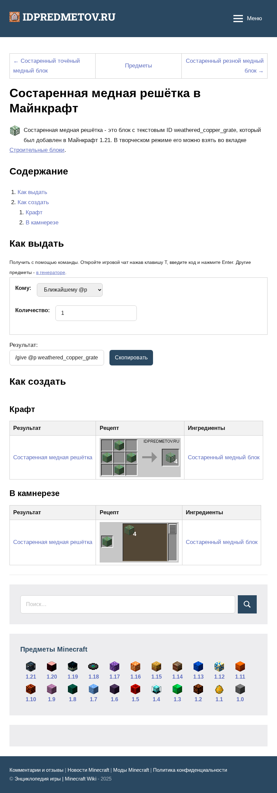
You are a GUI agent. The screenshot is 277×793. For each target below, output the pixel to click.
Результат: (23, 345)
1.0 (240, 699)
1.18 (94, 677)
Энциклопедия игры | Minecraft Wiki (55, 779)
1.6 (114, 699)
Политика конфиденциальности (190, 770)
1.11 (240, 677)
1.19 (73, 677)
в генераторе (50, 272)
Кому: (23, 288)
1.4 (156, 699)
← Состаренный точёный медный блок (46, 66)
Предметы (138, 65)
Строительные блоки (37, 150)
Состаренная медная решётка (52, 457)
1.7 (93, 699)
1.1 (219, 699)
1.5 (135, 699)
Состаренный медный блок (223, 457)
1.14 (177, 677)
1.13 (198, 677)
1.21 (31, 677)
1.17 (114, 677)
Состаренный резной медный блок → (225, 66)
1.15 (156, 677)
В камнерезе (42, 222)
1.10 (31, 699)
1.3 (177, 699)
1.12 (219, 677)
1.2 (198, 699)
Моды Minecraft (131, 770)
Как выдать (32, 192)
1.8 (72, 699)
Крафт (34, 212)
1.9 (51, 699)
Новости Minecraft (88, 770)
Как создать (33, 202)
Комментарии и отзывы (36, 770)
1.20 (52, 677)
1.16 (135, 677)
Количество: (32, 310)
